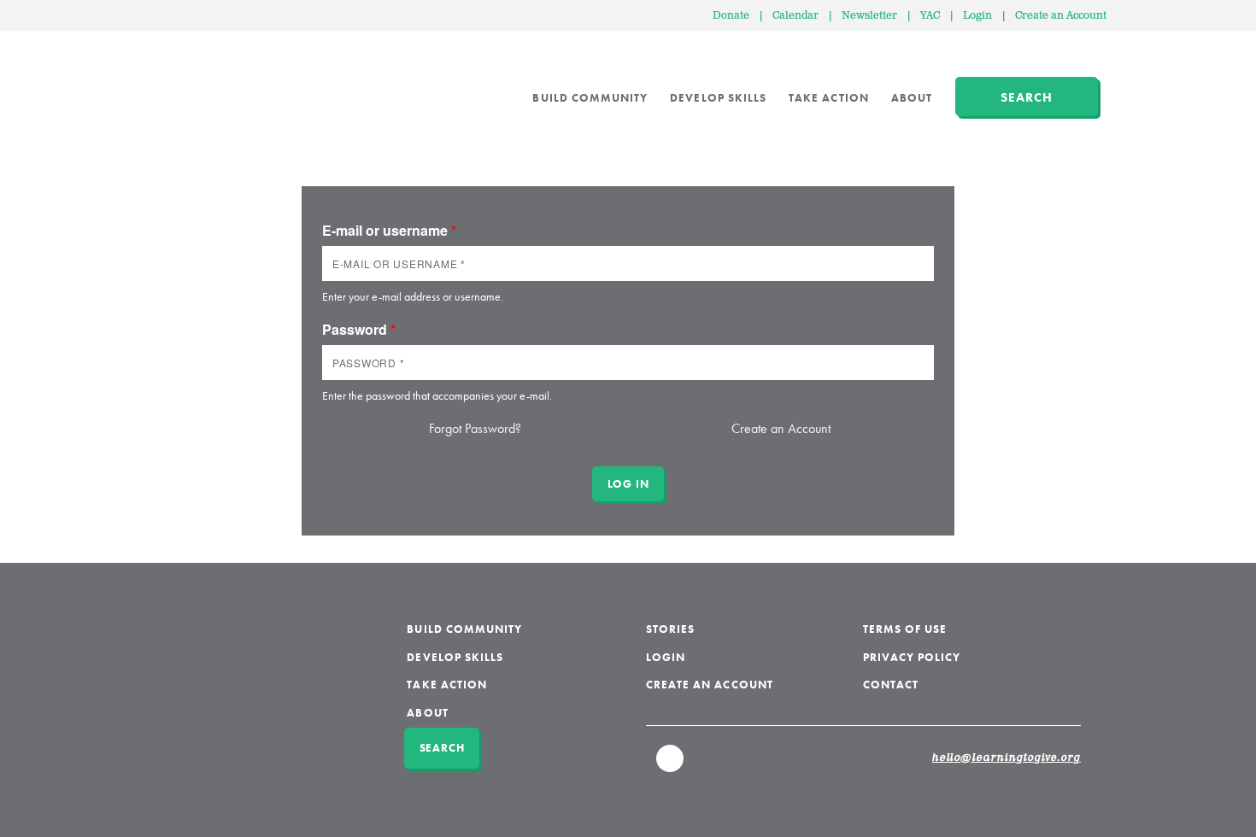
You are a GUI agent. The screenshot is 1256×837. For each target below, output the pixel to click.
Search (1027, 97)
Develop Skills (718, 98)
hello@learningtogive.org (1006, 758)
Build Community (590, 98)
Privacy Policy (912, 657)
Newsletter (869, 16)
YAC (930, 16)
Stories (670, 629)
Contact (891, 684)
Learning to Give (226, 85)
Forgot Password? (475, 428)
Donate (731, 16)
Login (977, 16)
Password (359, 329)
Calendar (795, 16)
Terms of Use (905, 629)
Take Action (829, 98)
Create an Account (1060, 16)
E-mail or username (389, 230)
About (911, 98)
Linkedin (670, 766)
